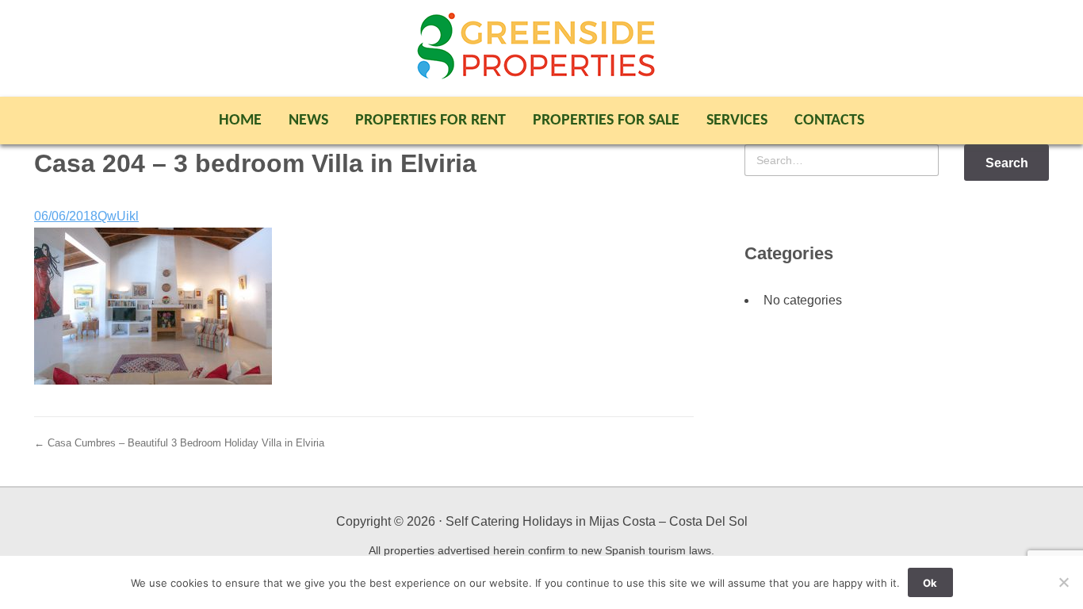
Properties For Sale (606, 120)
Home (240, 120)
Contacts (829, 120)
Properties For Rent (430, 120)
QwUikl (118, 216)
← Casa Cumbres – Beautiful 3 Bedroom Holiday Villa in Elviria (179, 443)
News (308, 120)
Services (736, 120)
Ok (930, 582)
